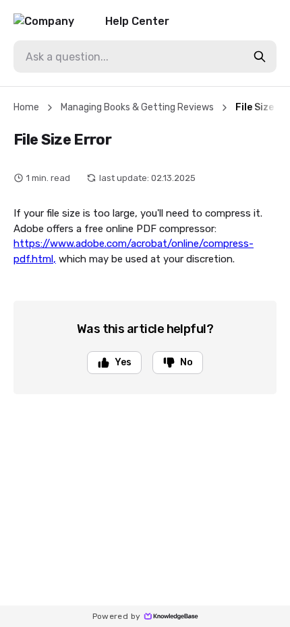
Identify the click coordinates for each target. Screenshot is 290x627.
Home (26, 107)
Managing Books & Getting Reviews (137, 107)
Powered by (116, 616)
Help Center (137, 21)
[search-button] (259, 56)
